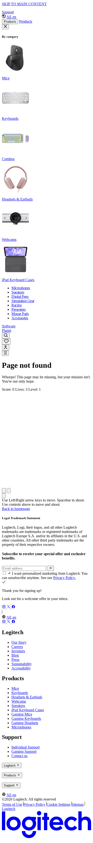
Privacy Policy (34, 804)
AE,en (11, 17)
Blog (15, 655)
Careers (17, 647)
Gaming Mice (21, 714)
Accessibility (21, 668)
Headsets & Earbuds (26, 697)
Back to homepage (16, 509)
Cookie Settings (58, 804)
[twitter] (9, 607)
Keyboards (19, 693)
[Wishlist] (6, 342)
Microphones (21, 727)
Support (8, 12)
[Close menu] (5, 26)
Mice (15, 688)
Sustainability (21, 664)
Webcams (18, 701)
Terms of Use (12, 804)
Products (10, 21)
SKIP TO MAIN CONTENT (24, 4)
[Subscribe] (50, 568)
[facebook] (13, 607)
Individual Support (25, 747)
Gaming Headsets (24, 723)
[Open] (5, 353)
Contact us (19, 756)
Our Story (18, 642)
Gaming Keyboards (26, 719)
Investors (18, 651)
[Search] (6, 336)
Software (9, 326)
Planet (6, 330)
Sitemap (78, 804)
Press (15, 660)
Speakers (18, 706)
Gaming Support (23, 751)
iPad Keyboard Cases (27, 710)
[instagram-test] (4, 607)
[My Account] (5, 348)
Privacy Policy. (64, 578)
